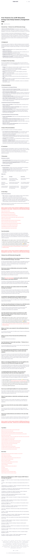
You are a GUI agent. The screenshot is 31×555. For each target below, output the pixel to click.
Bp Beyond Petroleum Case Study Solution (7, 212)
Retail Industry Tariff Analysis (6, 546)
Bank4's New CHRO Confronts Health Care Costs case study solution (10, 429)
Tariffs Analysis (20, 544)
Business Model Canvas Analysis (15, 546)
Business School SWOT (25, 544)
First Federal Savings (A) (4, 468)
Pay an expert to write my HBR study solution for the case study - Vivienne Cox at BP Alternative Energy (15, 323)
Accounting (27, 540)
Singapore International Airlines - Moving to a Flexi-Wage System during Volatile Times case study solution (15, 436)
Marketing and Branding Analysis (18, 545)
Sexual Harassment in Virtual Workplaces (6, 463)
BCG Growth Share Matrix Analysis (24, 546)
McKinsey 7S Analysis (7, 547)
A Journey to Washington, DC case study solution (7, 439)
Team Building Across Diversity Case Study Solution (9, 226)
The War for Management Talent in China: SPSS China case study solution (11, 440)
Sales (17, 541)
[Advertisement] (15, 9)
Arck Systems (3, 467)
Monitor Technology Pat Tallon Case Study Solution (9, 221)
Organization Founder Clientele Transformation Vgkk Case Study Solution (12, 217)
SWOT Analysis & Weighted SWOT (7, 544)
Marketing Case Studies (12, 541)
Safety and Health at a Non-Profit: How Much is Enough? (8, 472)
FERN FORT (15, 1)
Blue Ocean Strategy (19, 547)
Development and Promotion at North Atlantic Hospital (8, 471)
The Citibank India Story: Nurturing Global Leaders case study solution (10, 447)
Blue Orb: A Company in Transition (5, 460)
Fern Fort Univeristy (9, 278)
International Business (22, 543)
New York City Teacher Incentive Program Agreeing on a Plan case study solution (12, 432)
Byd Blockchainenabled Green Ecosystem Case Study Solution (10, 220)
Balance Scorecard (13, 547)
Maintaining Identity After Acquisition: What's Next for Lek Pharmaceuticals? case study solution (14, 433)
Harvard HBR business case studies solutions (19, 380)
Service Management (16, 543)
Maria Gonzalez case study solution (6, 435)
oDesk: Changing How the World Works (6, 456)
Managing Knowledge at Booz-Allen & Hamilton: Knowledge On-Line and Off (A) (11, 453)
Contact (9, 540)
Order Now (5, 540)
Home (2, 540)
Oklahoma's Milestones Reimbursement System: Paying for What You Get (11, 457)
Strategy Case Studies (6, 541)
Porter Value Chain (25, 545)
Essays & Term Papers (18, 540)
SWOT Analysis (24, 540)
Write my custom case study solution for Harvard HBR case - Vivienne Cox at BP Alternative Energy (15, 246)
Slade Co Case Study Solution (6, 218)
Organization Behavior (25, 541)
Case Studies (12, 540)
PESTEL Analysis (14, 544)
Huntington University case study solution (6, 444)
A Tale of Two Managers (4, 464)
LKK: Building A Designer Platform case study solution (8, 446)
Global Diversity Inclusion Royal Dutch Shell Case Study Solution (11, 223)
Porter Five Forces (5, 545)
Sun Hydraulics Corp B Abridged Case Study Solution (9, 224)
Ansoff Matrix (25, 547)
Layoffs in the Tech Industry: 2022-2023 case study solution (9, 443)
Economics (20, 541)
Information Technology (9, 543)
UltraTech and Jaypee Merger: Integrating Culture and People (9, 461)
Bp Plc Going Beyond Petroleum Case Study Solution (9, 215)
